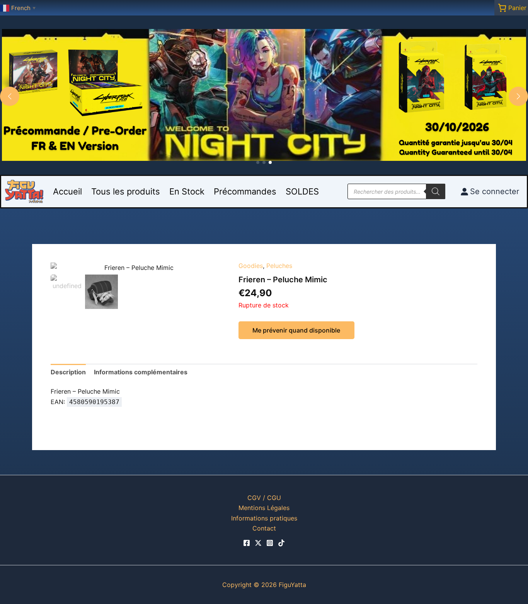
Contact (264, 528)
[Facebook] (246, 542)
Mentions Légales (264, 508)
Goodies (250, 266)
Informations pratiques (264, 518)
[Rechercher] (435, 191)
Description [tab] (68, 372)
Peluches (279, 266)
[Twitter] (258, 542)
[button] (257, 162)
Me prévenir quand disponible (296, 330)
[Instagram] (269, 542)
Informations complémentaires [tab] (140, 372)
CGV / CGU (264, 498)
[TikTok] (281, 542)
